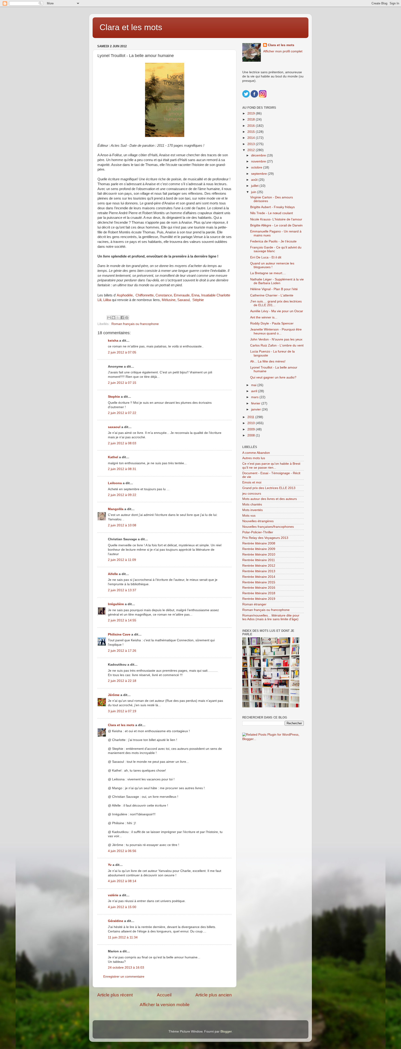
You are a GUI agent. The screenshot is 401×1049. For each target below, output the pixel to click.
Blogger (226, 1031)
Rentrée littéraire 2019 (258, 599)
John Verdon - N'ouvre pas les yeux (276, 339)
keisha (113, 340)
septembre (259, 173)
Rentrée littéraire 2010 (258, 554)
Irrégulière (116, 604)
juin (254, 192)
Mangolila (115, 509)
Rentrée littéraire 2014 (258, 577)
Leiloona (115, 483)
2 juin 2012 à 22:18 (122, 681)
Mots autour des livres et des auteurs (269, 499)
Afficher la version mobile (165, 1004)
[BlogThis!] (113, 317)
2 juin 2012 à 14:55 (122, 620)
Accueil (164, 994)
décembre (259, 155)
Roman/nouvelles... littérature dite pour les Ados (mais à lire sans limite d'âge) (270, 617)
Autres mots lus (253, 458)
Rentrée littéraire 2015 (258, 582)
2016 (251, 125)
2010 (251, 423)
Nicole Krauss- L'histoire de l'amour (276, 219)
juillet (255, 186)
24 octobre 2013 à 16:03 (126, 967)
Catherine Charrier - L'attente (271, 295)
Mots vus (248, 515)
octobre (257, 167)
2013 (251, 144)
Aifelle (113, 574)
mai (254, 385)
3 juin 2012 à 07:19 (122, 711)
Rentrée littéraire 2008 (258, 543)
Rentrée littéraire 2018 (258, 593)
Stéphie (198, 300)
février (256, 403)
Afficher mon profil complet (282, 51)
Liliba (107, 300)
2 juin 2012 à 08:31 (122, 469)
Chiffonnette (145, 295)
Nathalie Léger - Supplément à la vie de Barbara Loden (277, 281)
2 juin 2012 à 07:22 (122, 413)
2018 (251, 119)
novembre (259, 161)
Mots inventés (252, 510)
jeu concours (251, 493)
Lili (99, 300)
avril (254, 391)
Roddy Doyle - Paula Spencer (272, 323)
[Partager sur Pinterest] (126, 317)
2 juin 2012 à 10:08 (122, 525)
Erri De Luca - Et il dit (265, 257)
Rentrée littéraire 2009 (258, 549)
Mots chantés (252, 504)
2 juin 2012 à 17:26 (122, 650)
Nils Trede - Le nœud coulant (271, 213)
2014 (251, 138)
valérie (113, 895)
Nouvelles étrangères (258, 521)
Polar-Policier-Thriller (257, 532)
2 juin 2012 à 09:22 (122, 495)
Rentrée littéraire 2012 (258, 565)
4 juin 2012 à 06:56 (122, 851)
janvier (256, 409)
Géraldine (115, 921)
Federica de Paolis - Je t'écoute (273, 241)
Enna (195, 295)
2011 (251, 417)
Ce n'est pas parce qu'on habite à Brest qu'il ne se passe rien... (271, 465)
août (255, 179)
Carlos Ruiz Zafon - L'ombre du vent (277, 345)
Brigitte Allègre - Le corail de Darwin (276, 225)
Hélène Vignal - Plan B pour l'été (274, 289)
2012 (251, 150)
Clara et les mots (131, 27)
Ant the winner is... (263, 317)
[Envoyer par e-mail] (109, 317)
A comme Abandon (256, 453)
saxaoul (114, 427)
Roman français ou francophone (135, 324)
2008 (251, 435)
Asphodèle (125, 295)
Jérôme (114, 695)
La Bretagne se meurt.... (268, 273)
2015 (251, 132)
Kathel (113, 457)
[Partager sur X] (118, 317)
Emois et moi (251, 482)
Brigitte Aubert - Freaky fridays (272, 207)
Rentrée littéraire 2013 (258, 571)
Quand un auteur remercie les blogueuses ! (272, 265)
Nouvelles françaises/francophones (268, 526)
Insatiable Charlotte (216, 295)
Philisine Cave (119, 634)
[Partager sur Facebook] (122, 317)
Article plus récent (115, 994)
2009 (251, 429)
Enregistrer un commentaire (123, 976)
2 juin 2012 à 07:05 (122, 352)
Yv (110, 865)
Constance (163, 295)
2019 (251, 113)
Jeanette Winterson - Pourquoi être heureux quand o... (276, 331)
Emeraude (182, 295)
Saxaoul (183, 300)
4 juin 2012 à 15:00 (122, 907)
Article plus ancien (213, 994)
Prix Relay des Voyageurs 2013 (265, 538)
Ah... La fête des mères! (267, 361)
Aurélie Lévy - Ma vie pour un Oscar (276, 311)
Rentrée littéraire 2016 (258, 587)
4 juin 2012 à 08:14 (122, 881)
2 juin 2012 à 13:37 (122, 590)
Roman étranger (254, 604)
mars (255, 397)
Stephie (114, 396)
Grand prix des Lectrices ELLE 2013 (268, 488)
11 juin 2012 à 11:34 (123, 937)
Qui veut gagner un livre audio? (273, 377)
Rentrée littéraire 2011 (258, 560)
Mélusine (168, 300)
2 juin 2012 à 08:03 (122, 443)
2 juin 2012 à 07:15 (122, 383)
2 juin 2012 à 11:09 (122, 560)
